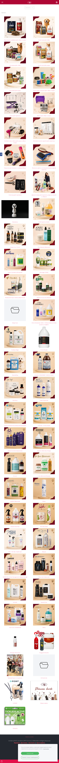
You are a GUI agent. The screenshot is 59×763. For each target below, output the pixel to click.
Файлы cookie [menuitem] (29, 737)
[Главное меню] (2, 2)
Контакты (31, 743)
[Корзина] (1, 761)
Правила (17, 743)
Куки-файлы (41, 743)
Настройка (46, 749)
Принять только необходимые (30, 757)
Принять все (30, 753)
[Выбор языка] (57, 2)
